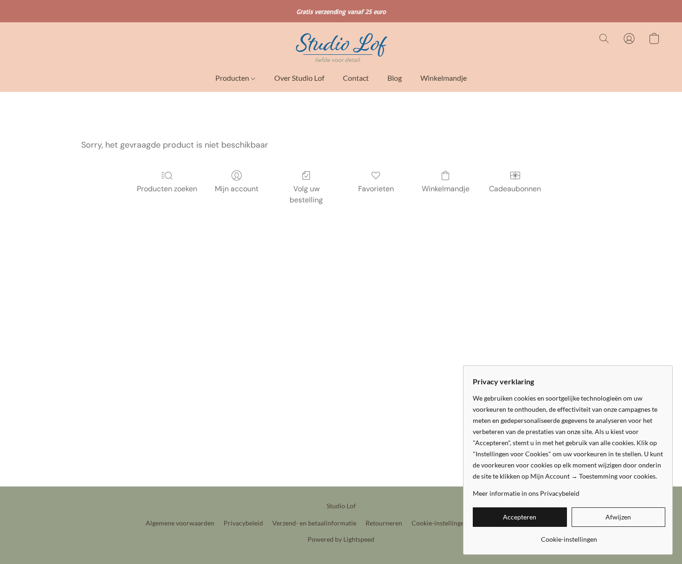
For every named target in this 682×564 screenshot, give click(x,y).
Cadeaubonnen (515, 189)
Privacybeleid (243, 523)
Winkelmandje (443, 77)
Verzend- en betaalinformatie (314, 523)
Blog (394, 77)
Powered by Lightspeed (341, 539)
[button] (341, 47)
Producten (233, 77)
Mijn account (236, 189)
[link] (569, 536)
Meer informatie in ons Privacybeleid (526, 493)
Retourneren (384, 523)
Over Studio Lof (299, 77)
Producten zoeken (167, 189)
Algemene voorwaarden (180, 523)
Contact (356, 77)
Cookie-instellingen (440, 523)
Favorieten (376, 189)
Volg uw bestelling (306, 194)
